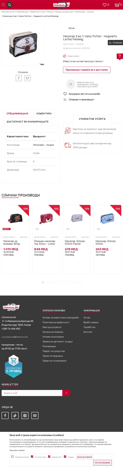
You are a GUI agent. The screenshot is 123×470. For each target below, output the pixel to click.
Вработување (91, 322)
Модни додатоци (64, 12)
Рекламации (49, 346)
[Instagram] (25, 415)
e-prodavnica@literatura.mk (15, 337)
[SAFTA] (7, 229)
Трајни (71, 457)
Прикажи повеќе (17, 450)
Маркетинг (57, 457)
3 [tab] (52, 282)
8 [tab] (75, 282)
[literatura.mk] (61, 5)
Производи (22, 12)
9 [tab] (80, 282)
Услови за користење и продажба (61, 317)
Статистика (40, 457)
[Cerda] (72, 28)
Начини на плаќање (53, 332)
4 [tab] (56, 282)
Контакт (88, 332)
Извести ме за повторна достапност (83, 61)
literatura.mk (8, 12)
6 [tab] (66, 282)
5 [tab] (61, 282)
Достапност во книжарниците (28, 121)
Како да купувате (52, 327)
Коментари (44, 113)
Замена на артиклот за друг (58, 341)
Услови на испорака (53, 336)
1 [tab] (43, 282)
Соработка (89, 327)
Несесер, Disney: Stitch (106, 242)
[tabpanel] (15, 239)
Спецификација (17, 113)
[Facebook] (18, 78)
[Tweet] (27, 78)
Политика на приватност (56, 322)
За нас (87, 317)
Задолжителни (22, 457)
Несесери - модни (84, 12)
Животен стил (37, 12)
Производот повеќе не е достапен (87, 69)
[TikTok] (15, 415)
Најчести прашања (53, 356)
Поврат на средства (54, 351)
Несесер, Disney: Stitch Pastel (75, 242)
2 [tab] (47, 282)
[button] (92, 94)
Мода (50, 12)
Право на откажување (54, 360)
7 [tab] (70, 282)
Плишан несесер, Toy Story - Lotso (45, 242)
